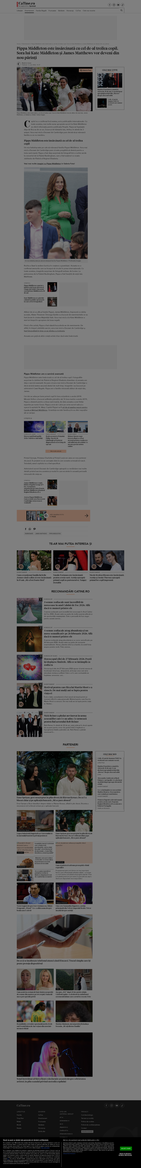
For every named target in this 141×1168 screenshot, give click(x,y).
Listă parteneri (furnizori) (69, 1153)
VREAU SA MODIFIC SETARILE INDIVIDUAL (125, 1154)
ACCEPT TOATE (126, 1148)
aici (8, 1159)
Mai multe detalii (45, 1148)
